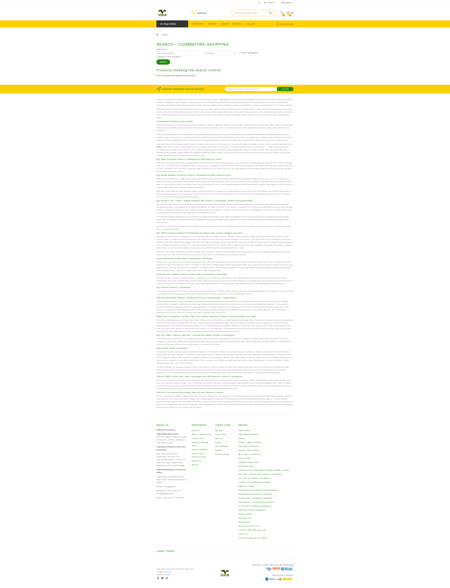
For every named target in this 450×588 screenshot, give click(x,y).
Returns (195, 465)
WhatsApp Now (166, 494)
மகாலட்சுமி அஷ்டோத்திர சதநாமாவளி (252, 530)
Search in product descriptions (170, 57)
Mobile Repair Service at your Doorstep (255, 494)
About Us (195, 430)
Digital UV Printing (246, 486)
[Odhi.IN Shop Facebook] (157, 578)
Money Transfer (245, 514)
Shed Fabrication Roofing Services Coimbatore (258, 490)
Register (284, 24)
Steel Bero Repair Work (248, 462)
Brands (218, 442)
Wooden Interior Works (248, 450)
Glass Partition (244, 458)
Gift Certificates (221, 446)
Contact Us (196, 461)
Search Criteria (161, 49)
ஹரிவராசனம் (243, 534)
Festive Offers (244, 430)
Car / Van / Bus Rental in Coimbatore (254, 478)
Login (291, 24)
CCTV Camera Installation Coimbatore (254, 506)
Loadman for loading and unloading (254, 482)
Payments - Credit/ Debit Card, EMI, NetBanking (273, 565)
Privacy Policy (197, 438)
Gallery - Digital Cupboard (249, 442)
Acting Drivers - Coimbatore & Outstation (256, 502)
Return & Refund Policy (201, 434)
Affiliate (218, 450)
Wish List (219, 438)
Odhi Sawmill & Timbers (248, 446)
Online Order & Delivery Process (199, 455)
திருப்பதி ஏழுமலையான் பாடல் (249, 526)
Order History (221, 434)
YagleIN (167, 574)
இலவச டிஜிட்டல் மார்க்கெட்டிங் (249, 454)
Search (164, 35)
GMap (181, 466)
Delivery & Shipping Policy (200, 444)
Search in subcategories (249, 53)
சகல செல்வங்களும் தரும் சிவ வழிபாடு (252, 538)
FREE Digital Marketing (248, 434)
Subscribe (285, 89)
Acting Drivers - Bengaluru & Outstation (255, 498)
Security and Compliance (283, 575)
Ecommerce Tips (222, 454)
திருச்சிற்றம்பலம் (244, 522)
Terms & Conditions (200, 450)
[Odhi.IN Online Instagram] (166, 578)
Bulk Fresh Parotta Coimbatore (251, 510)
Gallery (241, 438)
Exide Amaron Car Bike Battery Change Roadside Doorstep (263, 470)
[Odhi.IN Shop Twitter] (162, 578)
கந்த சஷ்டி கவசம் (244, 518)
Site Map (219, 430)
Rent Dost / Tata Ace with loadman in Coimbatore (260, 474)
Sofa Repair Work (246, 466)
